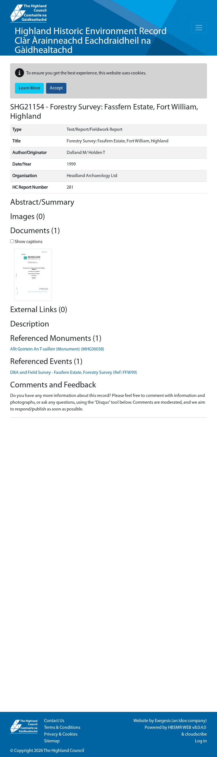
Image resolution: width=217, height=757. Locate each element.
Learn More (29, 88)
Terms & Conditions (62, 727)
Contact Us (54, 721)
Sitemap (52, 741)
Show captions (28, 242)
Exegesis (163, 721)
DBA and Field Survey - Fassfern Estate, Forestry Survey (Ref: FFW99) (73, 372)
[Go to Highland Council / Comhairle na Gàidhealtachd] (28, 11)
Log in (201, 741)
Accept (56, 88)
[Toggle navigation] (199, 27)
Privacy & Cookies (60, 734)
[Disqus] (108, 492)
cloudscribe (196, 734)
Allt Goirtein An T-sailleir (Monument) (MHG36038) (57, 349)
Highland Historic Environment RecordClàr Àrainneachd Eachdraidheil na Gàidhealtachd (91, 41)
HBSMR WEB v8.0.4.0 (187, 727)
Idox (183, 721)
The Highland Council (64, 751)
